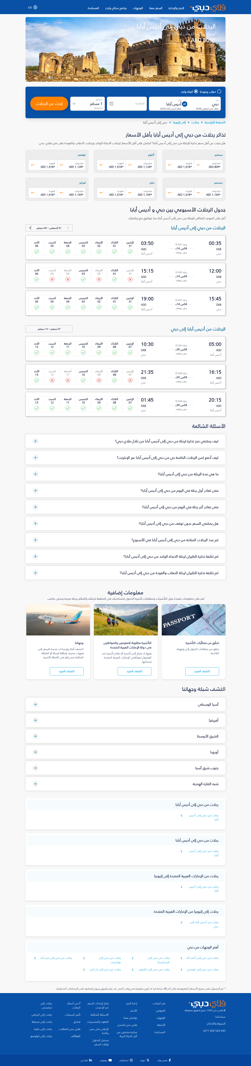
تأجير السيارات (72, 1015)
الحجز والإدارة (176, 8)
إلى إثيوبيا (179, 122)
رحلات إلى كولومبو (41, 1036)
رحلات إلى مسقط (42, 1022)
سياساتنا (220, 1017)
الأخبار (133, 1011)
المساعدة (93, 8)
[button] (125, 441)
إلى (179, 100)
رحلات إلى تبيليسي (46, 1005)
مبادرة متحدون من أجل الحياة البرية (127, 1034)
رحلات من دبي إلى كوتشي (202, 969)
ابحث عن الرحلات (49, 103)
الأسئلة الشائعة (100, 1015)
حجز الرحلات (159, 1003)
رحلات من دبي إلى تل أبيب (105, 969)
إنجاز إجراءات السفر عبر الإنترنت (98, 1005)
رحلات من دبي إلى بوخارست (110, 960)
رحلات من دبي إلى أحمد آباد (202, 958)
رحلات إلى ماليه (43, 1029)
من (217, 100)
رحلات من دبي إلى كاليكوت (154, 969)
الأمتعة (161, 1025)
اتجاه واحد (187, 91)
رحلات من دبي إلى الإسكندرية (159, 960)
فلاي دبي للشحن (127, 1025)
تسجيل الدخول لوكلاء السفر (101, 1042)
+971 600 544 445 (214, 1031)
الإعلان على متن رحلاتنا (99, 1031)
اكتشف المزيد (202, 671)
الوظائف (75, 1036)
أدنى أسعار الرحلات (73, 1005)
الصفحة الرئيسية (215, 122)
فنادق (77, 1022)
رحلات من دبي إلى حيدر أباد (56, 958)
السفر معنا (155, 8)
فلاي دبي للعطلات (69, 1029)
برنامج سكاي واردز (116, 8)
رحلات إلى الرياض (42, 1015)
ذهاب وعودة (208, 91)
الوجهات (138, 8)
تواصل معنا (130, 1018)
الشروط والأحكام (216, 1024)
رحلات (195, 122)
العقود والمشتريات (98, 1022)
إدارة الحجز (131, 1003)
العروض (160, 1011)
